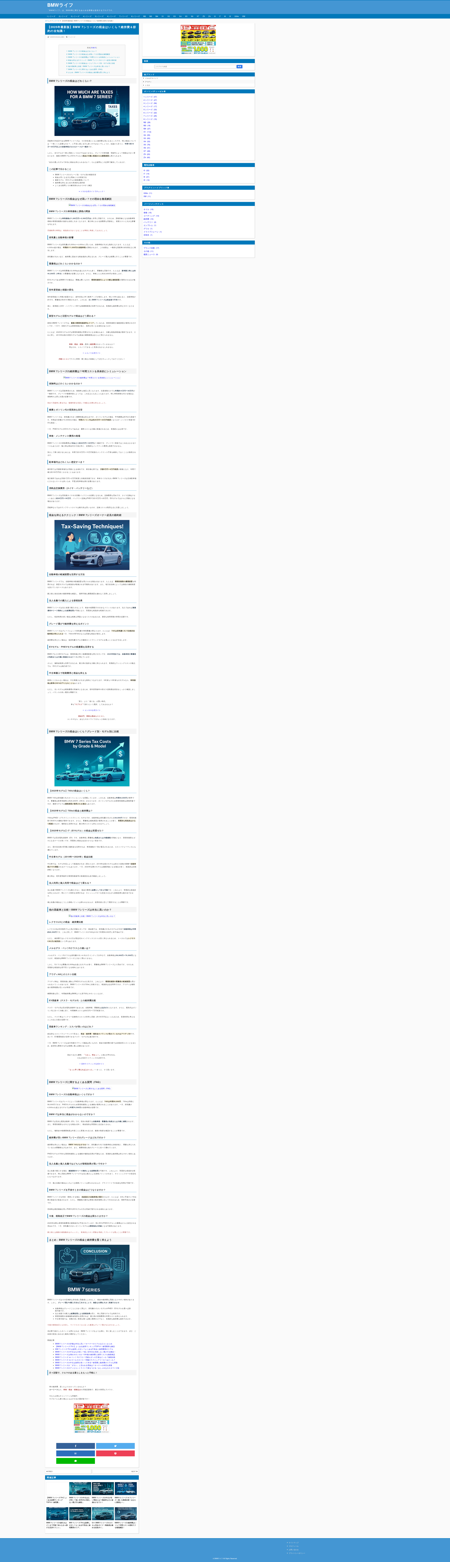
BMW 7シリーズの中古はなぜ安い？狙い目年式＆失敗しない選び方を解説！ (85, 1352)
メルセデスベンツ (151, 78)
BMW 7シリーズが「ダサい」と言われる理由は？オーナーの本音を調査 (83, 1365)
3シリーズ (75, 16)
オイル (148, 209)
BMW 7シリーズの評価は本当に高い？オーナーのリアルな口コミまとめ (83, 1343)
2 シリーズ (150, 100)
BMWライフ (60, 4)
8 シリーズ (150, 119)
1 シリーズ (150, 96)
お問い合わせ (294, 1549)
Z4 (209, 16)
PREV (50, 1471)
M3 (150, 16)
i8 (225, 16)
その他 (148, 251)
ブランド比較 (151, 248)
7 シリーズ (71, 37)
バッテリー (150, 222)
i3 (215, 16)
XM (243, 16)
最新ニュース (151, 254)
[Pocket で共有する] (115, 1453)
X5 (186, 16)
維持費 (148, 219)
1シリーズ (51, 16)
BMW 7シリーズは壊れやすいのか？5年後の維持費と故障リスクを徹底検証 (85, 1354)
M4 (157, 16)
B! (75, 1453)
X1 (163, 16)
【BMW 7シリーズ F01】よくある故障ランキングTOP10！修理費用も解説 (85, 1346)
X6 (192, 16)
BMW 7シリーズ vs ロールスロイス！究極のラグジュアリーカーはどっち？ (85, 1360)
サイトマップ (294, 1542)
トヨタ (147, 85)
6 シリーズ (150, 112)
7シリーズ (123, 16)
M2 (144, 16)
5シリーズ (99, 16)
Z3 (204, 16)
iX (230, 16)
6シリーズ (111, 16)
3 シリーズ (150, 103)
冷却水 (148, 234)
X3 (174, 16)
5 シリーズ (150, 109)
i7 (220, 16)
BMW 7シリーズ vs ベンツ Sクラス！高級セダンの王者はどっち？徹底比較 (85, 1357)
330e (236, 16)
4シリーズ (87, 16)
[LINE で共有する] (75, 1461)
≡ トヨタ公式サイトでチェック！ (92, 191)
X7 (198, 16)
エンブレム (150, 225)
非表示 (93, 47)
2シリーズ (63, 16)
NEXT (133, 1471)
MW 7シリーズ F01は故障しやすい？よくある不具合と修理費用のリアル (84, 1349)
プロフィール (294, 1546)
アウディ (148, 81)
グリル (148, 228)
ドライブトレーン (152, 231)
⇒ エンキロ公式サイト (91, 710)
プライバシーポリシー (297, 1553)
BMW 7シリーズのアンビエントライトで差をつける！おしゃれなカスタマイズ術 (87, 1368)
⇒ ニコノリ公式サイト (91, 353)
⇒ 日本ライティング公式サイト (91, 1064)
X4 (180, 16)
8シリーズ (135, 16)
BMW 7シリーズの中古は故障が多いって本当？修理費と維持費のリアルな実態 (86, 1362)
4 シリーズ (150, 106)
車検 (147, 212)
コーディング (151, 215)
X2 (168, 16)
